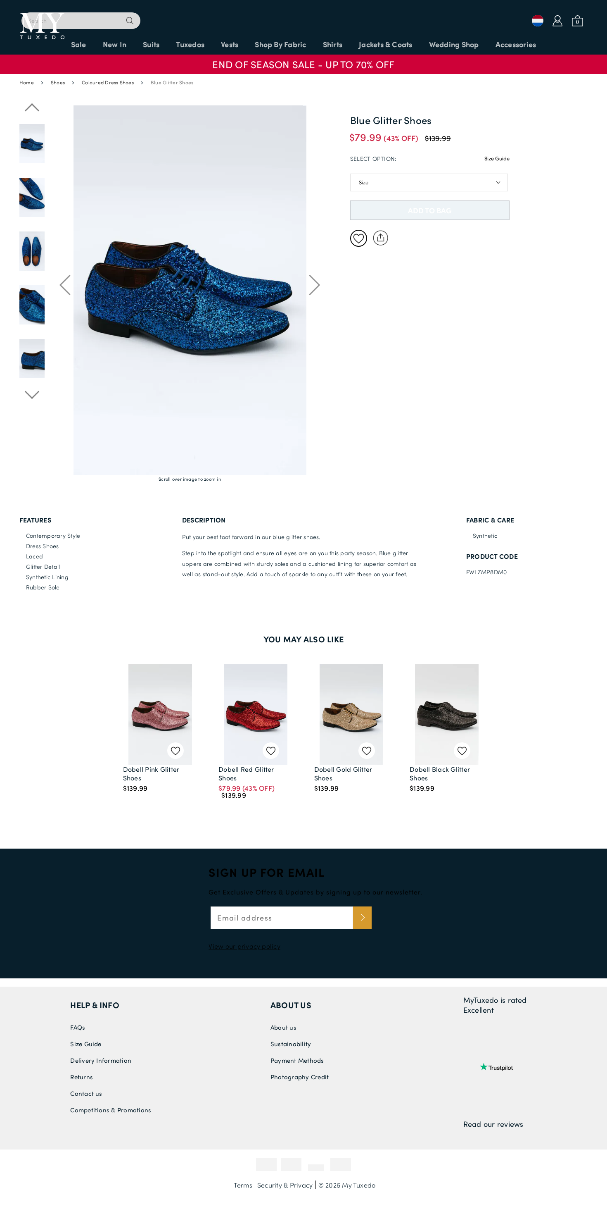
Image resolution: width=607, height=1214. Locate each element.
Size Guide (497, 158)
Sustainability (290, 1044)
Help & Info (94, 1005)
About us (290, 1005)
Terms (243, 1185)
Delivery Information (100, 1060)
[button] (303, 60)
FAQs (77, 1027)
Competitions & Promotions (110, 1110)
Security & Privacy (285, 1185)
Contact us (86, 1093)
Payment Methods (297, 1060)
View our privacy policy (244, 946)
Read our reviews (493, 1124)
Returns (81, 1077)
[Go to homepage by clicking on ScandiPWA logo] (303, 16)
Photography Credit (299, 1077)
